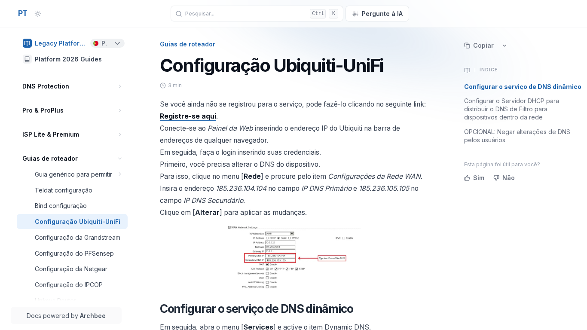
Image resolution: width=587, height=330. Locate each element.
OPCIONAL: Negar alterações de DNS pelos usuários (517, 136)
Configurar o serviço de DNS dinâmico (522, 86)
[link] (72, 43)
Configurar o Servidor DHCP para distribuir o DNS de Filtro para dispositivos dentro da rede (511, 109)
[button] (120, 86)
